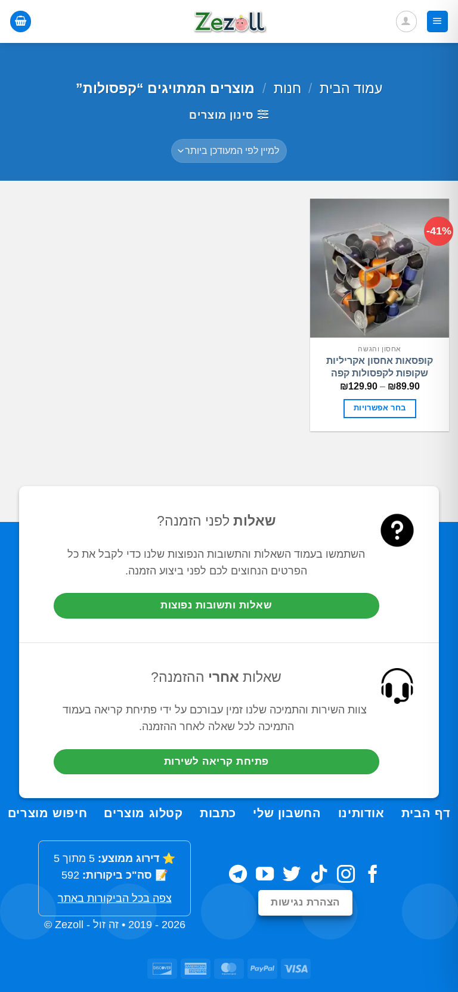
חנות (287, 88)
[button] (437, 21)
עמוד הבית (351, 88)
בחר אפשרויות (380, 408)
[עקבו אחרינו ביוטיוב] (265, 875)
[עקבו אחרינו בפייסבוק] (373, 875)
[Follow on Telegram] (238, 875)
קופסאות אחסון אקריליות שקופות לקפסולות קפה (379, 367)
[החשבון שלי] (406, 21)
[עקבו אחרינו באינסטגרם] (346, 875)
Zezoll (69, 925)
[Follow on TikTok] (319, 875)
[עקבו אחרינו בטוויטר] (292, 875)
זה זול (106, 925)
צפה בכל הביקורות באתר (115, 898)
